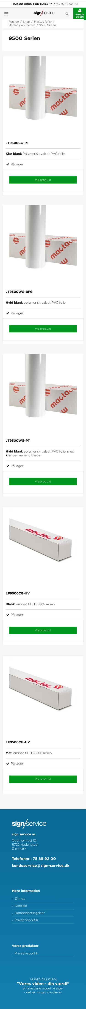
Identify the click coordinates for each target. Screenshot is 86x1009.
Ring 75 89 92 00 (65, 3)
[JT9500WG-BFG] (43, 245)
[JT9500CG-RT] (43, 97)
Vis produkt (43, 179)
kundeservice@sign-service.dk (40, 865)
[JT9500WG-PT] (43, 394)
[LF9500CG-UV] (43, 547)
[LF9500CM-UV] (43, 696)
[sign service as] (44, 13)
